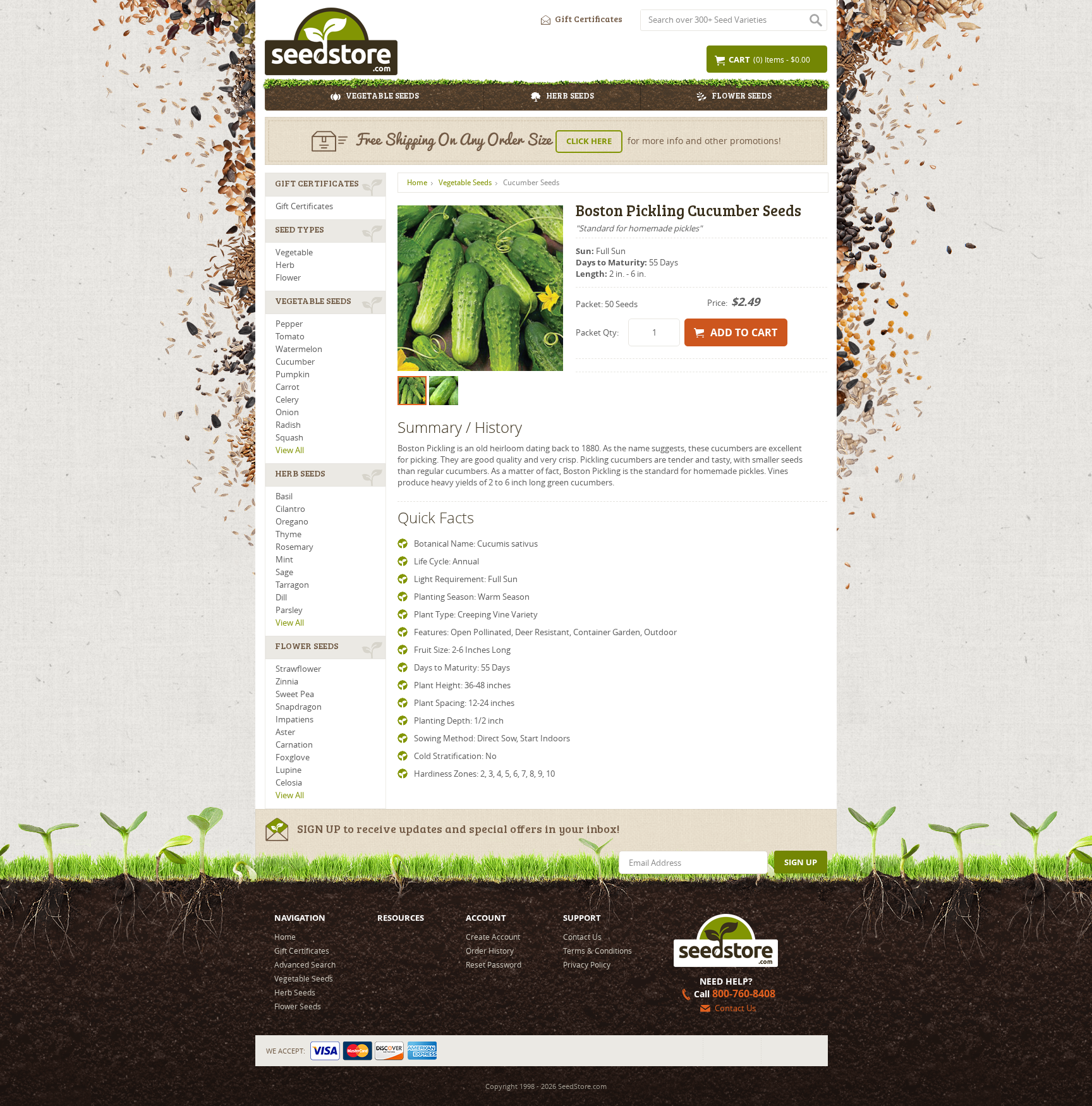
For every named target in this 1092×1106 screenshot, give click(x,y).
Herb (285, 265)
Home (417, 182)
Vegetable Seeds (382, 97)
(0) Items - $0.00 (769, 59)
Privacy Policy (586, 964)
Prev (414, 288)
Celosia (289, 783)
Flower (288, 278)
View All (290, 450)
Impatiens (294, 719)
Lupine (288, 770)
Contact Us (582, 936)
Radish (288, 425)
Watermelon (299, 349)
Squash (289, 438)
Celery (287, 400)
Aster (285, 732)
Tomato (290, 336)
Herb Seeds (570, 97)
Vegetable (294, 252)
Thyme (288, 534)
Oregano (292, 522)
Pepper (289, 324)
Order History (490, 950)
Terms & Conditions (597, 950)
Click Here (589, 141)
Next (547, 288)
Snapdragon (299, 707)
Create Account (493, 936)
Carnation (294, 745)
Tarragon (292, 585)
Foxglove (293, 757)
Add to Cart (743, 332)
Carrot (288, 387)
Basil (284, 496)
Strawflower (298, 669)
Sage (284, 572)
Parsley (289, 610)
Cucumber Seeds (531, 182)
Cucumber (295, 362)
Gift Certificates (588, 20)
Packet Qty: (597, 333)
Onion (287, 412)
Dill (281, 597)
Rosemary (294, 547)
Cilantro (290, 509)
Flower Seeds (742, 97)
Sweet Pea (295, 694)
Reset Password (493, 964)
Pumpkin (293, 374)
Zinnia (287, 682)
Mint (284, 560)
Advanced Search (305, 964)
